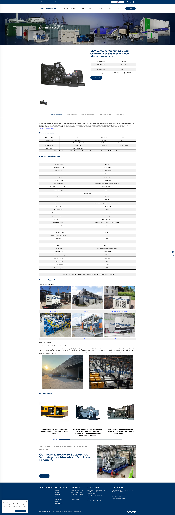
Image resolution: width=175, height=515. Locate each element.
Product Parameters (56, 114)
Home (66, 8)
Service (91, 8)
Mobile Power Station (77, 494)
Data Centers (87, 311)
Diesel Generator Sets (58, 31)
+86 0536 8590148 (47, 2)
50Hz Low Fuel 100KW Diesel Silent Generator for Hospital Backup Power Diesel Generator (120, 431)
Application (100, 8)
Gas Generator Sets (76, 492)
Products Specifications (87, 114)
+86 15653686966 (98, 495)
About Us (74, 8)
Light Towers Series (76, 497)
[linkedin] (130, 2)
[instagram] (134, 2)
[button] (53, 439)
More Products (120, 114)
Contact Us (117, 8)
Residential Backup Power (119, 311)
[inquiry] (173, 255)
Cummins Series (69, 31)
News (109, 8)
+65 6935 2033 (122, 494)
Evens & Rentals (119, 338)
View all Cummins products (46, 128)
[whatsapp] (173, 252)
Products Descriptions (105, 114)
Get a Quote (130, 8)
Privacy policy (77, 511)
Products (83, 8)
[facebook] (127, 2)
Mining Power (87, 338)
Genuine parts (75, 499)
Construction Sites (55, 311)
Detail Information (72, 114)
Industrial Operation (55, 338)
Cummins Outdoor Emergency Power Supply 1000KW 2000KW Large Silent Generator (54, 431)
